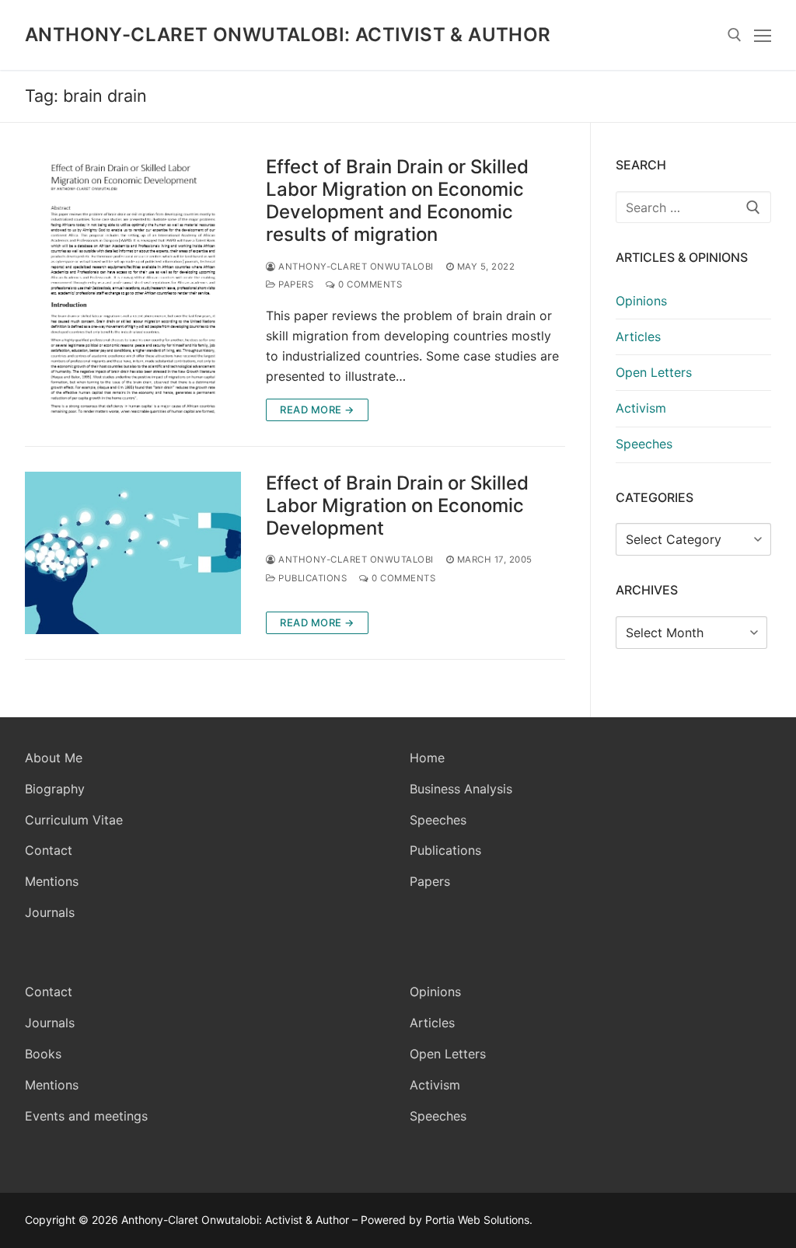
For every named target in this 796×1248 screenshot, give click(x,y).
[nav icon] (762, 35)
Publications (311, 578)
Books (43, 1053)
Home (427, 757)
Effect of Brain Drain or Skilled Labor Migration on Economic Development (397, 505)
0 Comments (369, 284)
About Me (53, 757)
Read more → (317, 409)
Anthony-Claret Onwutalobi (355, 266)
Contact (48, 850)
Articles (638, 336)
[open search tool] (735, 35)
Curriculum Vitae (74, 820)
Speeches (644, 443)
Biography (55, 789)
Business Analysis (461, 789)
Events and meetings (86, 1116)
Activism (641, 408)
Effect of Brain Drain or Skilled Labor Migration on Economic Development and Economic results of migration (397, 200)
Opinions (641, 301)
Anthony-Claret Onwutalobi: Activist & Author (288, 34)
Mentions (52, 881)
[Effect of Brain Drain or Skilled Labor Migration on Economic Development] (133, 553)
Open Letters (654, 372)
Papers (294, 284)
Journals (50, 912)
